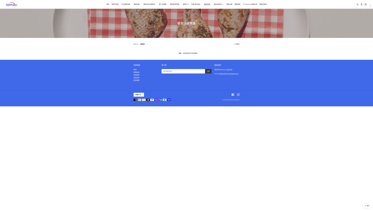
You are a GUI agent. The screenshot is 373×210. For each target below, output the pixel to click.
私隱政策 (136, 75)
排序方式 (136, 44)
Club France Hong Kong (233, 100)
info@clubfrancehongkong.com (229, 73)
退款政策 (136, 77)
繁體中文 (138, 94)
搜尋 (135, 69)
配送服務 (136, 80)
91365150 (229, 69)
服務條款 (136, 72)
